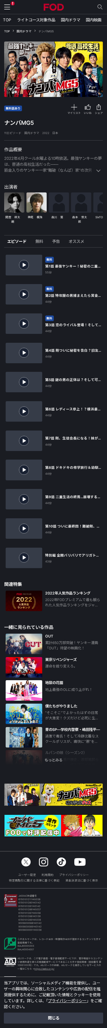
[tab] (19, 241)
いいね (88, 112)
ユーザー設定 (27, 874)
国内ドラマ (70, 19)
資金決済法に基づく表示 (81, 880)
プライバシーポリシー (74, 874)
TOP (7, 19)
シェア (99, 112)
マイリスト (74, 112)
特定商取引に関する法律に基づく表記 (34, 880)
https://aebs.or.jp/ (44, 969)
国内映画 (93, 19)
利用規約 (48, 874)
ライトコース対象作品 (36, 19)
